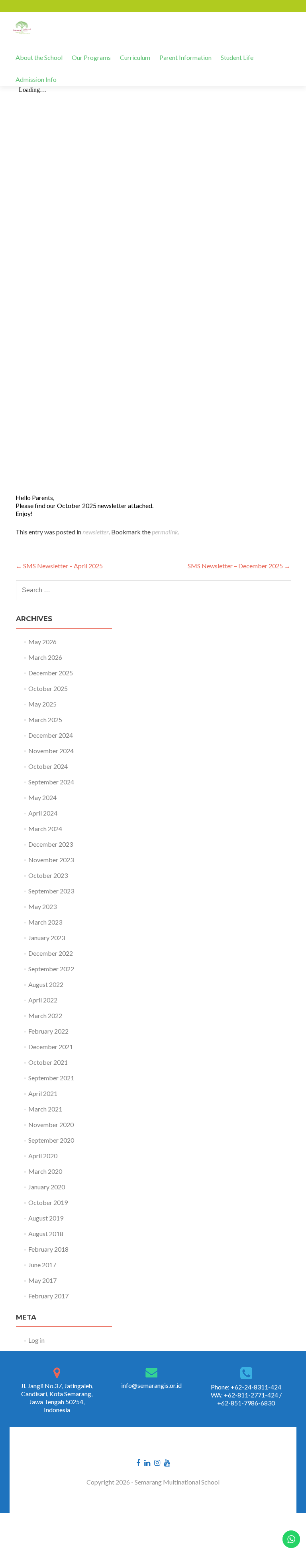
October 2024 (48, 766)
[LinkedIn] (147, 1461)
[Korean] (41, 6)
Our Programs (91, 57)
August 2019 (45, 1218)
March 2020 (45, 1171)
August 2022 (45, 984)
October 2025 (48, 688)
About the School (39, 57)
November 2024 (51, 750)
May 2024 (42, 797)
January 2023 (46, 937)
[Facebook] (138, 1461)
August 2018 (45, 1233)
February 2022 (48, 1031)
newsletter (95, 532)
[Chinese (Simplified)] (21, 6)
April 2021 (42, 1093)
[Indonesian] (52, 6)
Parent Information (185, 57)
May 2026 (42, 641)
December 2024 (50, 735)
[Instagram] (157, 1461)
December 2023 (50, 844)
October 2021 (48, 1062)
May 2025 (42, 704)
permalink (165, 532)
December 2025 (50, 673)
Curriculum (135, 57)
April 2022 (42, 1000)
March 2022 (45, 1015)
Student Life (237, 57)
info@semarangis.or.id (151, 1385)
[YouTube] (167, 1461)
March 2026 (45, 657)
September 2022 (51, 968)
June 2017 (42, 1264)
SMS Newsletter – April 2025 (59, 566)
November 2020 (51, 1124)
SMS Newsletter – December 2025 (239, 566)
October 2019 (48, 1202)
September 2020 (51, 1140)
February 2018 (48, 1249)
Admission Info (36, 79)
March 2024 (45, 828)
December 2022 (50, 953)
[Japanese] (31, 6)
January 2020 (46, 1187)
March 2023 (45, 922)
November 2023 (51, 859)
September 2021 (51, 1078)
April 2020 (42, 1155)
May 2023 (42, 906)
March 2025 (45, 719)
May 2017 (42, 1280)
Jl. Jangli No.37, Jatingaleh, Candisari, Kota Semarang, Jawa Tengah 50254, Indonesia (57, 1397)
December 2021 (50, 1046)
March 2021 (45, 1109)
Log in (36, 1340)
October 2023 (48, 875)
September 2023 (51, 891)
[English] (10, 6)
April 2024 (42, 813)
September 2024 (51, 782)
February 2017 (48, 1296)
